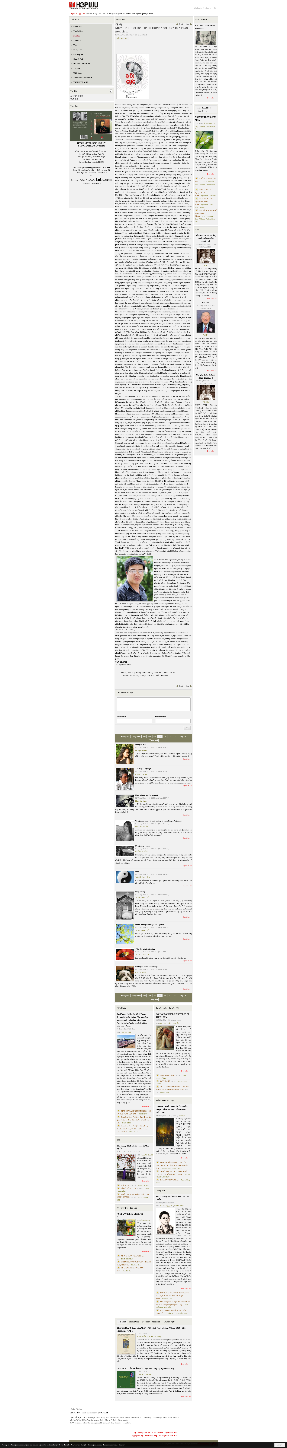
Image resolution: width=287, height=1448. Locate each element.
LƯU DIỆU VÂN (141, 827)
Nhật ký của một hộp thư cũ (146, 795)
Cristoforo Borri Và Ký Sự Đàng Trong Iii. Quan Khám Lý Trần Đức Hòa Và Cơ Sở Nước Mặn (134, 1120)
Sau (187, 24)
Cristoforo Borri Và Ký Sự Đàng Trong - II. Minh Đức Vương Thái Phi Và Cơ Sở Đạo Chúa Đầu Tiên (133, 1129)
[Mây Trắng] (125, 905)
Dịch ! (137, 871)
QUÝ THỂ (74, 99)
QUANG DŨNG (76, 96)
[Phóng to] (120, 24)
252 (169, 736)
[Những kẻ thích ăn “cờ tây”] (125, 973)
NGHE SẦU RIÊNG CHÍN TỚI (130, 1214)
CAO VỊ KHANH (207, 216)
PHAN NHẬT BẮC (127, 1259)
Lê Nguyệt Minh (141, 750)
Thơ (118, 1140)
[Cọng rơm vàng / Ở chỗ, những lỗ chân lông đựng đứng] (125, 831)
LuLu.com (106, 167)
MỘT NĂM (125, 1185)
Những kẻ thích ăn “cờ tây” (146, 966)
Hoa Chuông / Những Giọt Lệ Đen (149, 924)
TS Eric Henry (156, 1337)
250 (159, 736)
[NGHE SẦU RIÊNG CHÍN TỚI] (126, 1228)
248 (149, 736)
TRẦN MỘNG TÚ (142, 898)
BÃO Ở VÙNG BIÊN (128, 1188)
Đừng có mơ (140, 745)
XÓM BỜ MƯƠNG (167, 1075)
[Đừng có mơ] (125, 754)
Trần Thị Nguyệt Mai (166, 1206)
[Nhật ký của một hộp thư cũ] (125, 801)
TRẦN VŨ (170, 1313)
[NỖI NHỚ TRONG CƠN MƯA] (204, 140)
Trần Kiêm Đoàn (145, 1220)
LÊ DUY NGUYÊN (209, 123)
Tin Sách (122, 1322)
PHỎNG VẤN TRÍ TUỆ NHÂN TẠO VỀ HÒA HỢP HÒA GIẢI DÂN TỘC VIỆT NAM (172, 1296)
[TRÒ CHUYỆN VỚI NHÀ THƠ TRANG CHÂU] (165, 1221)
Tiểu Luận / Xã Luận (165, 1100)
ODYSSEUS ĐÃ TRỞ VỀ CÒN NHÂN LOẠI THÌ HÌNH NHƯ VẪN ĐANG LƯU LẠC (171, 1109)
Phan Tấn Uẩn (127, 1271)
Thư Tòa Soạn (201, 20)
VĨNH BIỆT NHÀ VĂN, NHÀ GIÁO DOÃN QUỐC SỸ (206, 238)
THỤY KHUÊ (126, 1123)
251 (164, 736)
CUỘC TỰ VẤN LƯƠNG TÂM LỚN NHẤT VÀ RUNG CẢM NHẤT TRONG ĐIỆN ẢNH (172, 1165)
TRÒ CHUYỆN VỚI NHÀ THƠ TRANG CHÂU (173, 1198)
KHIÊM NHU (140, 972)
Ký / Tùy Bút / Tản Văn (127, 1208)
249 (154, 736)
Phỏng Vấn (160, 1191)
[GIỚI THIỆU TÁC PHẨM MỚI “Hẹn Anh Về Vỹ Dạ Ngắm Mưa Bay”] (126, 1379)
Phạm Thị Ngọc (140, 801)
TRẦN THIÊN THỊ (142, 955)
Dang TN (202, 207)
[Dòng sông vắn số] (125, 851)
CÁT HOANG (165, 1081)
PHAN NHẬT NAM (181, 1313)
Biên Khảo (121, 1008)
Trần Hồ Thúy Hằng (142, 877)
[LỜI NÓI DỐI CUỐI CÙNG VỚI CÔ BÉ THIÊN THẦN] (165, 1038)
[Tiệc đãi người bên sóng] (125, 954)
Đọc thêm (186, 759)
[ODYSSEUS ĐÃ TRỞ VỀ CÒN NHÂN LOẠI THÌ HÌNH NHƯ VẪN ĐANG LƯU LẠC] (165, 1132)
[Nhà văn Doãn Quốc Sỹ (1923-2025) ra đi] (206, 392)
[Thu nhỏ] (116, 24)
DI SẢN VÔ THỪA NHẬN (169, 1180)
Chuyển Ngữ (169, 1322)
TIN (197, 229)
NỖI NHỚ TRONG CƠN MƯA (205, 118)
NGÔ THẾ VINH (126, 1032)
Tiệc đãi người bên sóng (145, 949)
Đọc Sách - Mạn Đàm (151, 1322)
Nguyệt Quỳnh (164, 1092)
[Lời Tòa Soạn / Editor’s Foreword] (206, 38)
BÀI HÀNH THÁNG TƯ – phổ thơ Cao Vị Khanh (206, 213)
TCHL (205, 265)
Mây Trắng (140, 892)
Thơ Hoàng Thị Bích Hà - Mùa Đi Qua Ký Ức (133, 1147)
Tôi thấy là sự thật (143, 768)
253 (175, 736)
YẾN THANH (122, 38)
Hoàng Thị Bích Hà (147, 1155)
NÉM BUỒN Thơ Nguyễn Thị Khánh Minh (203, 201)
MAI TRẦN (167, 1307)
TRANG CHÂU (179, 1206)
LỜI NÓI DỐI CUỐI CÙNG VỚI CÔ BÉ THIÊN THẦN (172, 1015)
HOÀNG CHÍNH (141, 852)
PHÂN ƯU (205, 303)
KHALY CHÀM (141, 774)
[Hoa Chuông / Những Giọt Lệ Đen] (125, 934)
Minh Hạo (182, 1116)
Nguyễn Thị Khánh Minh (208, 195)
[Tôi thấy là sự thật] (125, 779)
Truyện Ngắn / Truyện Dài (167, 1008)
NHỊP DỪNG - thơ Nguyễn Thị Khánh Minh (203, 192)
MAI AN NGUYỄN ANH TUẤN (169, 1023)
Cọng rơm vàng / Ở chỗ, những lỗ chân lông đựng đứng (158, 821)
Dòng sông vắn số (142, 846)
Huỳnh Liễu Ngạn (143, 1185)
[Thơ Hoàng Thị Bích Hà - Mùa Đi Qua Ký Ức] (126, 1167)
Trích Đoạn (134, 1322)
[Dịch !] (125, 877)
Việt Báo (206, 402)
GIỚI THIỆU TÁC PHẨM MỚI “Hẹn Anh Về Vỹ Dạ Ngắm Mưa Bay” (146, 1368)
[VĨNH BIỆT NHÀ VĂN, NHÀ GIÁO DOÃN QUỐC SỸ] (206, 256)
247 (144, 736)
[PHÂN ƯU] (206, 321)
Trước (181, 24)
